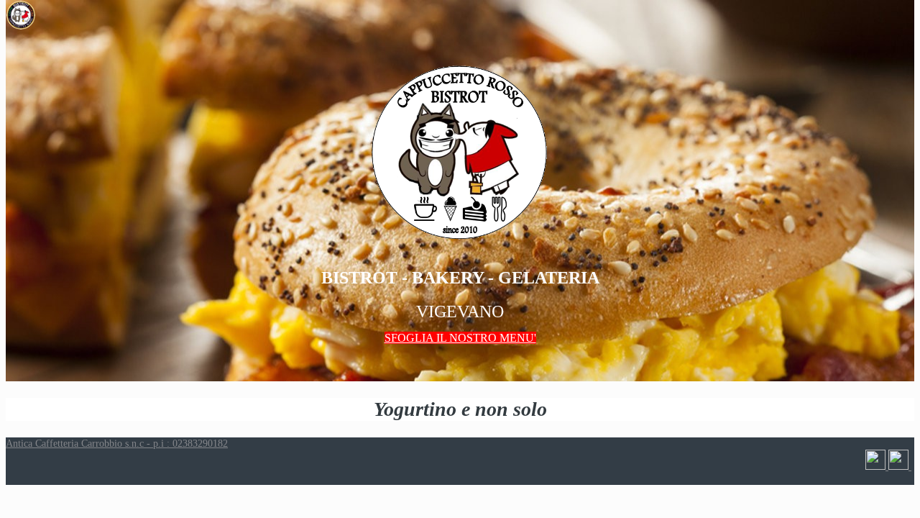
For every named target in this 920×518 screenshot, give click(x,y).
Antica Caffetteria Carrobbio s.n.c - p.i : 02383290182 (117, 443)
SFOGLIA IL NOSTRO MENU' (460, 338)
